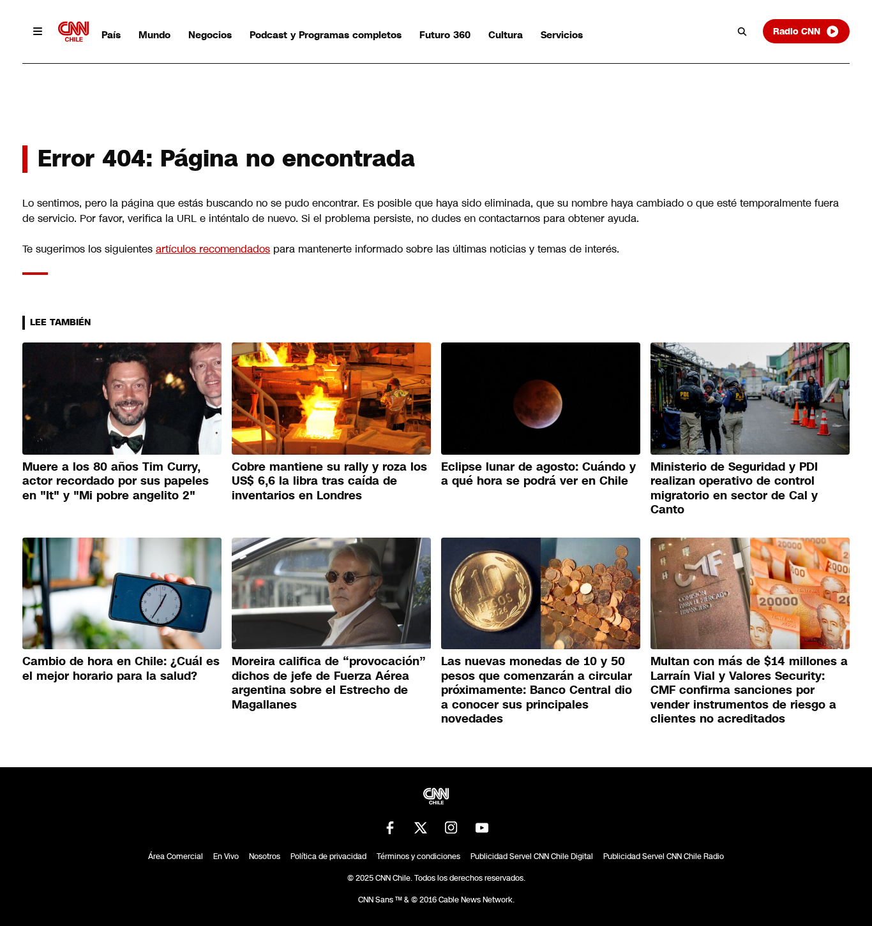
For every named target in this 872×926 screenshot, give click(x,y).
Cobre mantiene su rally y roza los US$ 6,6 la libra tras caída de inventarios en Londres (329, 481)
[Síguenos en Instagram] (451, 828)
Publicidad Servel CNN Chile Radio (663, 856)
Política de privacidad (328, 856)
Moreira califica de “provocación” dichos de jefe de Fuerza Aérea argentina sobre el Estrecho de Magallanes (329, 683)
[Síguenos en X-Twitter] (420, 828)
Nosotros (264, 856)
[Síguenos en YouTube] (482, 828)
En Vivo (226, 856)
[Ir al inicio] (73, 31)
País (111, 34)
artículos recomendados (213, 249)
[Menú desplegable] (37, 31)
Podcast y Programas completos (326, 34)
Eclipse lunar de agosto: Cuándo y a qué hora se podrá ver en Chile (538, 474)
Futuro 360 (444, 34)
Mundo (154, 34)
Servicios (562, 34)
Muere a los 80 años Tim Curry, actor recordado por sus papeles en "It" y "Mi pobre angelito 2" (115, 481)
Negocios (210, 34)
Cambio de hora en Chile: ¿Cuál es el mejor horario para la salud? (121, 668)
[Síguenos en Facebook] (390, 828)
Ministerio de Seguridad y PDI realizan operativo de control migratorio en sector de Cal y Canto (734, 488)
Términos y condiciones (418, 856)
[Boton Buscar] (742, 31)
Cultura (505, 34)
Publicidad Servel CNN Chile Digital (531, 856)
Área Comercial (175, 856)
